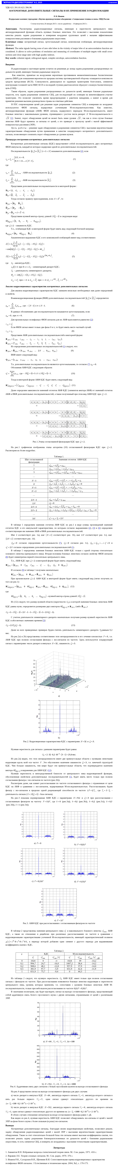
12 (49, 770)
